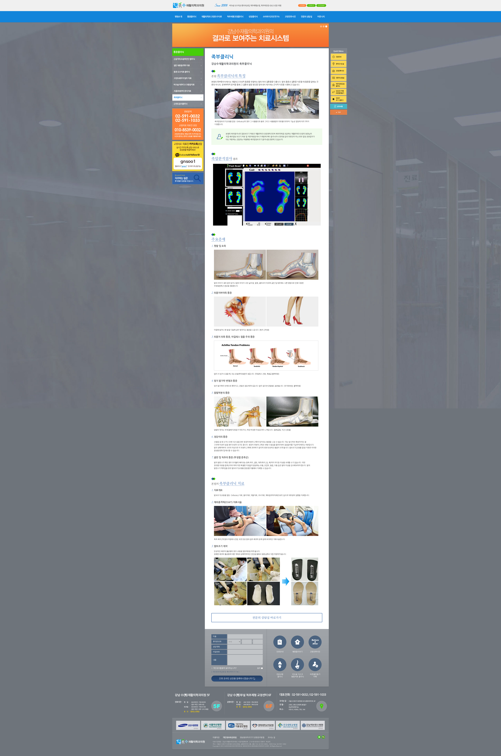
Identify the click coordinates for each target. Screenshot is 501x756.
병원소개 (178, 17)
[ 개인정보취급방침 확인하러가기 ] (225, 672)
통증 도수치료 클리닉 (182, 72)
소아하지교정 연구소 (271, 17)
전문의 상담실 (306, 17)
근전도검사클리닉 (180, 104)
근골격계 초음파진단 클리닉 (184, 59)
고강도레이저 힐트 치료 (182, 78)
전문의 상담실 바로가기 (266, 617)
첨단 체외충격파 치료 (182, 65)
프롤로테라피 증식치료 (182, 91)
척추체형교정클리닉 (235, 17)
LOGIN (302, 5)
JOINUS (311, 5)
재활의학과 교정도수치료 (211, 17)
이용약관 (216, 737)
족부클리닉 (178, 97)
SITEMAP (321, 5)
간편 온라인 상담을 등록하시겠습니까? (236, 678)
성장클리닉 (253, 17)
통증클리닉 (191, 17)
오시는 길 (271, 737)
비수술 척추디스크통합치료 (184, 85)
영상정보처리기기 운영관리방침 (252, 737)
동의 (259, 668)
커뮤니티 (321, 17)
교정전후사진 (290, 17)
